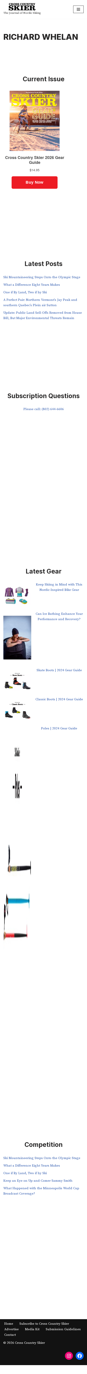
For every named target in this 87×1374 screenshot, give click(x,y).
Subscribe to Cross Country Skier (44, 1324)
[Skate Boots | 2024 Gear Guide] (17, 682)
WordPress (58, 1369)
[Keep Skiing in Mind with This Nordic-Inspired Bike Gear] (17, 596)
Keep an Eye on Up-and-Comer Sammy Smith (37, 1181)
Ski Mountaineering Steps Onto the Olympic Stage (41, 277)
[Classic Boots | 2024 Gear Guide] (17, 711)
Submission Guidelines (63, 1329)
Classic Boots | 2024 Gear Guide (59, 699)
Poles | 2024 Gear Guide (59, 728)
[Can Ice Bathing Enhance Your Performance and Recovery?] (17, 639)
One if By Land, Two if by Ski (25, 292)
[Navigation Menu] (78, 9)
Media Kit (32, 1329)
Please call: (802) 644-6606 (43, 409)
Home (8, 1324)
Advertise (11, 1329)
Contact (10, 1335)
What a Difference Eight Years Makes (31, 285)
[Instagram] (69, 1356)
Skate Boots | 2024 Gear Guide (59, 670)
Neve (25, 1369)
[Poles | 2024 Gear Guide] (17, 897)
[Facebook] (80, 1356)
